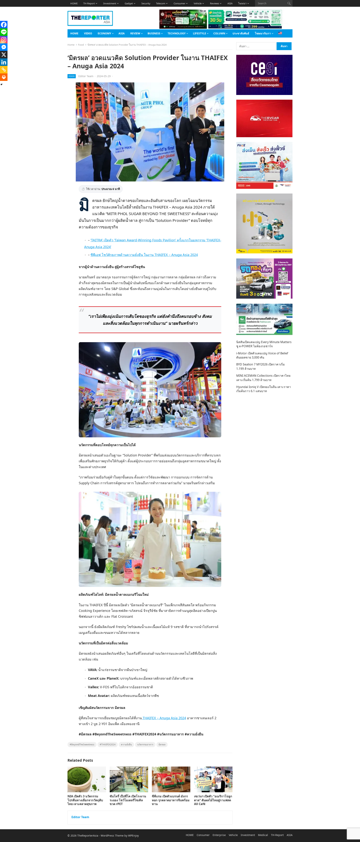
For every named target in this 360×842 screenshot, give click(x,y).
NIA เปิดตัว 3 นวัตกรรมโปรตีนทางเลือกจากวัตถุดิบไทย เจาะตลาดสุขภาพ (85, 800)
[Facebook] (4, 24)
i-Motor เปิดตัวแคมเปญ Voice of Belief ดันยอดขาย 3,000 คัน (262, 355)
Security (145, 3)
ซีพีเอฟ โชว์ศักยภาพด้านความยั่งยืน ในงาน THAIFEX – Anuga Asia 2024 (144, 254)
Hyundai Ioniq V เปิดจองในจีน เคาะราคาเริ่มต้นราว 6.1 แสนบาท (263, 389)
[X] (4, 54)
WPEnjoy (133, 835)
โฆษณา (242, 3)
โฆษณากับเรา (263, 33)
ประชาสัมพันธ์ (240, 33)
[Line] (4, 32)
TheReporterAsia (87, 835)
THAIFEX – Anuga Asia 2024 (164, 718)
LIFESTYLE (199, 33)
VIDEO (88, 33)
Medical (263, 835)
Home (71, 44)
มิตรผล (162, 744)
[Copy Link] (4, 69)
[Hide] (1, 84)
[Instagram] (4, 39)
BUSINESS (154, 33)
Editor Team (85, 76)
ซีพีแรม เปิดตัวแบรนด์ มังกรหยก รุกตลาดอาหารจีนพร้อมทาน (171, 800)
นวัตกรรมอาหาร (145, 744)
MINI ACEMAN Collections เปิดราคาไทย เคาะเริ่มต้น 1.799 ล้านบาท (263, 378)
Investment (109, 3)
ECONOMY (104, 33)
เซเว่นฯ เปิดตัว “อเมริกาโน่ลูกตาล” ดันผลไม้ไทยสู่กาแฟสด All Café (213, 800)
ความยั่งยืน (126, 744)
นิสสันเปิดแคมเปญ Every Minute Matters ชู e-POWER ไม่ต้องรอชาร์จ (264, 344)
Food (81, 44)
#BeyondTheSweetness (82, 744)
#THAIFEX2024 (108, 744)
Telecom (160, 3)
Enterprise (219, 835)
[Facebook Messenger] (4, 47)
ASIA (229, 3)
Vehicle (198, 3)
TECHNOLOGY (177, 33)
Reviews (214, 3)
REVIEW (135, 33)
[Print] (4, 77)
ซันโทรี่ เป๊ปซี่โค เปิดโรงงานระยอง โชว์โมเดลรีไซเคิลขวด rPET (128, 800)
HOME (74, 3)
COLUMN (219, 33)
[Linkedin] (4, 62)
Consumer (179, 3)
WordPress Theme (112, 835)
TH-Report (89, 3)
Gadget (129, 3)
